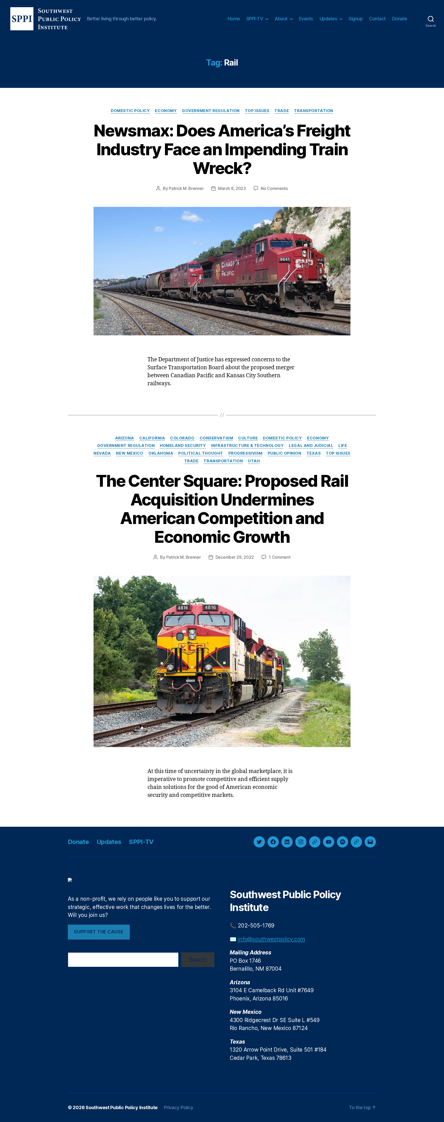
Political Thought (200, 453)
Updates (328, 18)
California (152, 438)
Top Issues (257, 110)
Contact (377, 18)
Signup (356, 18)
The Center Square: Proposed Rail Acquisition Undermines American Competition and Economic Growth (222, 509)
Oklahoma (161, 453)
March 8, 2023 (232, 188)
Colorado (182, 438)
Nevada (102, 453)
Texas (314, 453)
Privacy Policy (178, 1107)
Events (306, 18)
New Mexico (129, 453)
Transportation (313, 110)
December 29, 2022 (235, 557)
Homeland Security (183, 445)
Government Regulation (211, 110)
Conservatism (216, 438)
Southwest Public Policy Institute (122, 1107)
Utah (254, 461)
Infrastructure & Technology (247, 445)
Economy (166, 110)
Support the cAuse (98, 931)
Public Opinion (284, 453)
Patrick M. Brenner (186, 188)
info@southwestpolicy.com (271, 939)
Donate (399, 18)
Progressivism (245, 453)
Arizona (124, 438)
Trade (281, 110)
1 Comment (280, 557)
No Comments (274, 188)
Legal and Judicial (311, 445)
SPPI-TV (254, 18)
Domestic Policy (130, 110)
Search (198, 960)
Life (342, 445)
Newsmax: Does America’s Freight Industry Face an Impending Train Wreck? (222, 149)
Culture (248, 438)
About (281, 18)
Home (234, 18)
